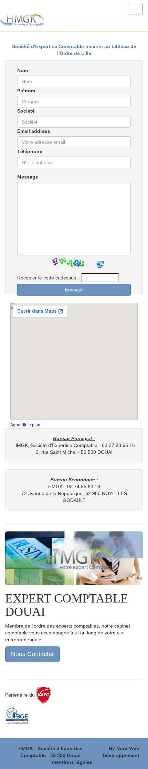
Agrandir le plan (25, 425)
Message (27, 177)
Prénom (26, 90)
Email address (33, 131)
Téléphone (29, 151)
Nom (22, 70)
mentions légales (72, 762)
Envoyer (74, 289)
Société (26, 111)
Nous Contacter (32, 654)
